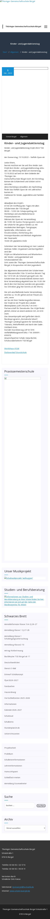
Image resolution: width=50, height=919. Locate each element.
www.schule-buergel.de (20, 891)
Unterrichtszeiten (11, 733)
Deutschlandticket (12, 662)
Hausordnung (10, 692)
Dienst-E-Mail (10, 668)
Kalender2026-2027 (13, 710)
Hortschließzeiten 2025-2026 (17, 698)
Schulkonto (8, 722)
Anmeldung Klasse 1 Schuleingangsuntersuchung (16, 637)
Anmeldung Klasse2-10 (14, 644)
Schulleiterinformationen (14, 759)
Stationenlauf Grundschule (15, 352)
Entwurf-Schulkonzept (13, 674)
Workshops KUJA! (11, 348)
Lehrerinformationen (13, 765)
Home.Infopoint (11, 771)
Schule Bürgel (11, 136)
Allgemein (14, 52)
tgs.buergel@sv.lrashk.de (23, 887)
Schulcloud (8, 716)
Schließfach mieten (12, 777)
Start (5, 52)
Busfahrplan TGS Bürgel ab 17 (17, 656)
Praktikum (8, 754)
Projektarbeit (10, 748)
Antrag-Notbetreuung (13, 650)
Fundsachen (9, 686)
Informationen (10, 704)
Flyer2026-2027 (11, 680)
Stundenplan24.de (12, 728)
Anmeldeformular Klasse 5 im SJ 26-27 (20, 624)
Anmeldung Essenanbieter (15, 783)
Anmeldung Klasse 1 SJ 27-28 (16, 630)
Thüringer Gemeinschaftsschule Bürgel (23, 27)
